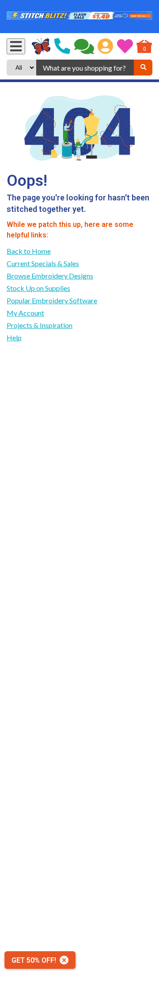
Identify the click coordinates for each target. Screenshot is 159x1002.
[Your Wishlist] (125, 46)
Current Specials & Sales (43, 263)
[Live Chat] (84, 46)
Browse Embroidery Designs (50, 275)
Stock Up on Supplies (38, 288)
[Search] (143, 67)
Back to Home (29, 251)
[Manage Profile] (105, 46)
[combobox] (85, 67)
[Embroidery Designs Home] (41, 46)
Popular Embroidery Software (52, 300)
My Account (25, 313)
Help (14, 337)
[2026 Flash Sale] (79, 16)
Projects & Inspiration (39, 325)
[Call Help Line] (62, 46)
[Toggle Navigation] (16, 46)
